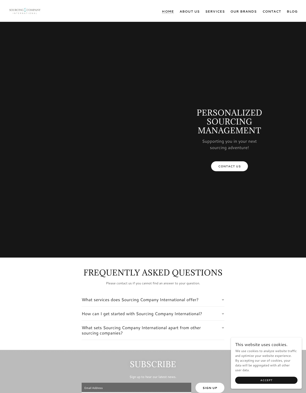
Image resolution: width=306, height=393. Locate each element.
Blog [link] (292, 11)
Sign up (210, 388)
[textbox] (136, 388)
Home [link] (168, 11)
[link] (24, 10)
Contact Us (229, 166)
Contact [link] (271, 11)
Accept (266, 380)
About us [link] (190, 11)
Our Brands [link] (243, 11)
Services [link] (215, 11)
